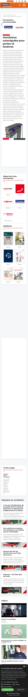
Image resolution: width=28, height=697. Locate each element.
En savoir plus (21, 677)
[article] (8, 28)
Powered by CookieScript (14, 695)
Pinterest (25, 1)
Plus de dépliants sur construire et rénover (13, 228)
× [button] (26, 666)
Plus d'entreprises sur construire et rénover (13, 180)
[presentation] (14, 582)
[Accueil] (6, 5)
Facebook (16, 1)
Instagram (19, 1)
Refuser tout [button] (20, 689)
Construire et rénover (11, 14)
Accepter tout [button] (7, 689)
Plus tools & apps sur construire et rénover (13, 469)
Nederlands (10, 1)
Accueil (4, 14)
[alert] (14, 680)
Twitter (22, 1)
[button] (14, 679)
